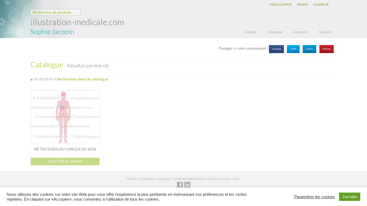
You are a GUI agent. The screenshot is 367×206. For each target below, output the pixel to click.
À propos (300, 32)
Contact (325, 32)
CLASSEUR (321, 4)
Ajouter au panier (65, 161)
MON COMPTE (281, 4)
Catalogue (274, 32)
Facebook (276, 49)
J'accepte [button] (349, 197)
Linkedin (309, 49)
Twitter (293, 49)
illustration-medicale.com (77, 22)
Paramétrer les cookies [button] (314, 197)
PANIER (302, 4)
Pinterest (326, 49)
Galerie (250, 32)
